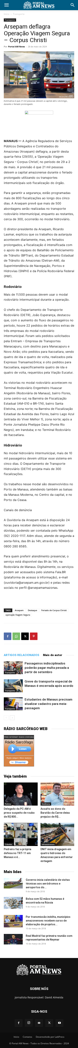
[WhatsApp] (16, 636)
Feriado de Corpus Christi (54, 610)
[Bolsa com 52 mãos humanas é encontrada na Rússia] (13, 903)
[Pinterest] (33, 636)
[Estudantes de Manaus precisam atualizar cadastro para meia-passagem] (13, 703)
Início (6, 14)
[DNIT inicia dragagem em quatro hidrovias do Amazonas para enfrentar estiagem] (57, 834)
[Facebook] (7, 636)
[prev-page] (6, 717)
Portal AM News (16, 46)
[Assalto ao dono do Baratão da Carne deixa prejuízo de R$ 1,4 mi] (57, 794)
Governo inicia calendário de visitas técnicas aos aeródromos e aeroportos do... (48, 883)
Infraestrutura (48, 844)
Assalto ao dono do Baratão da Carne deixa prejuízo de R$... (55, 812)
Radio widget (12, 758)
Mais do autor (52, 655)
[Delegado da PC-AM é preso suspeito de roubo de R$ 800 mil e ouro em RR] (21, 794)
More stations (25, 758)
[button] (6, 5)
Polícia (8, 804)
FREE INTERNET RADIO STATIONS (19, 737)
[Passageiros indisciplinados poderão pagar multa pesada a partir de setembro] (13, 667)
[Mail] (39, 1023)
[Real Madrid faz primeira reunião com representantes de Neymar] (13, 939)
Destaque (32, 610)
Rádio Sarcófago (19, 742)
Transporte (19, 14)
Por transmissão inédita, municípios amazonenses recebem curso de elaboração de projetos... (48, 920)
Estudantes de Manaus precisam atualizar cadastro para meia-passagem (48, 704)
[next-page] (12, 717)
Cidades (8, 844)
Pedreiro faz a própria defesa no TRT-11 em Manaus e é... (17, 853)
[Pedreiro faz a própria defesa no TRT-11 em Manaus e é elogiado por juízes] (21, 834)
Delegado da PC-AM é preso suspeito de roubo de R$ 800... (19, 812)
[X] (25, 636)
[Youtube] (59, 1023)
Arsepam (19, 610)
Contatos (27, 1036)
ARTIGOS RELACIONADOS (21, 655)
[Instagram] (29, 1023)
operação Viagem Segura (17, 614)
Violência (46, 804)
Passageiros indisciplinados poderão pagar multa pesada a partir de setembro (47, 667)
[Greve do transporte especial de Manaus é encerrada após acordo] (13, 685)
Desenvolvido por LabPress (50, 1036)
